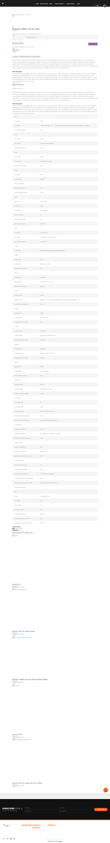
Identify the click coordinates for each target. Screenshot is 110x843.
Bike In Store (44, 3)
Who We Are (25, 831)
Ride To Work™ (59, 3)
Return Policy (15, 50)
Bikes (50, 3)
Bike (79, 3)
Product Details (36, 56)
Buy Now (15, 43)
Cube (32, 47)
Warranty (14, 51)
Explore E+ (16, 584)
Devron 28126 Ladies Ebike (23, 631)
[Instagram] (14, 588)
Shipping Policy (15, 49)
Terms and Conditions (53, 829)
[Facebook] (13, 588)
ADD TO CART (93, 44)
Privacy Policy (51, 827)
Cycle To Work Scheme (25, 835)
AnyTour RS (17, 734)
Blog (23, 829)
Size (13, 35)
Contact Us (24, 827)
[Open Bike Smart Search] (105, 790)
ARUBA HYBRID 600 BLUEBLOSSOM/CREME (30, 679)
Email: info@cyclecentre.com (55, 834)
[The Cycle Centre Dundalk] (16, 5)
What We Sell (71, 3)
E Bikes (26, 47)
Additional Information (25, 56)
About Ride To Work (27, 833)
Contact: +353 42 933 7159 (54, 836)
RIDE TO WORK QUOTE (18, 587)
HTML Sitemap (25, 837)
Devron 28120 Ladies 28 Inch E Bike (27, 783)
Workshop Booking (57, 7)
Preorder (21, 43)
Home (37, 3)
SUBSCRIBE (101, 809)
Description (15, 56)
